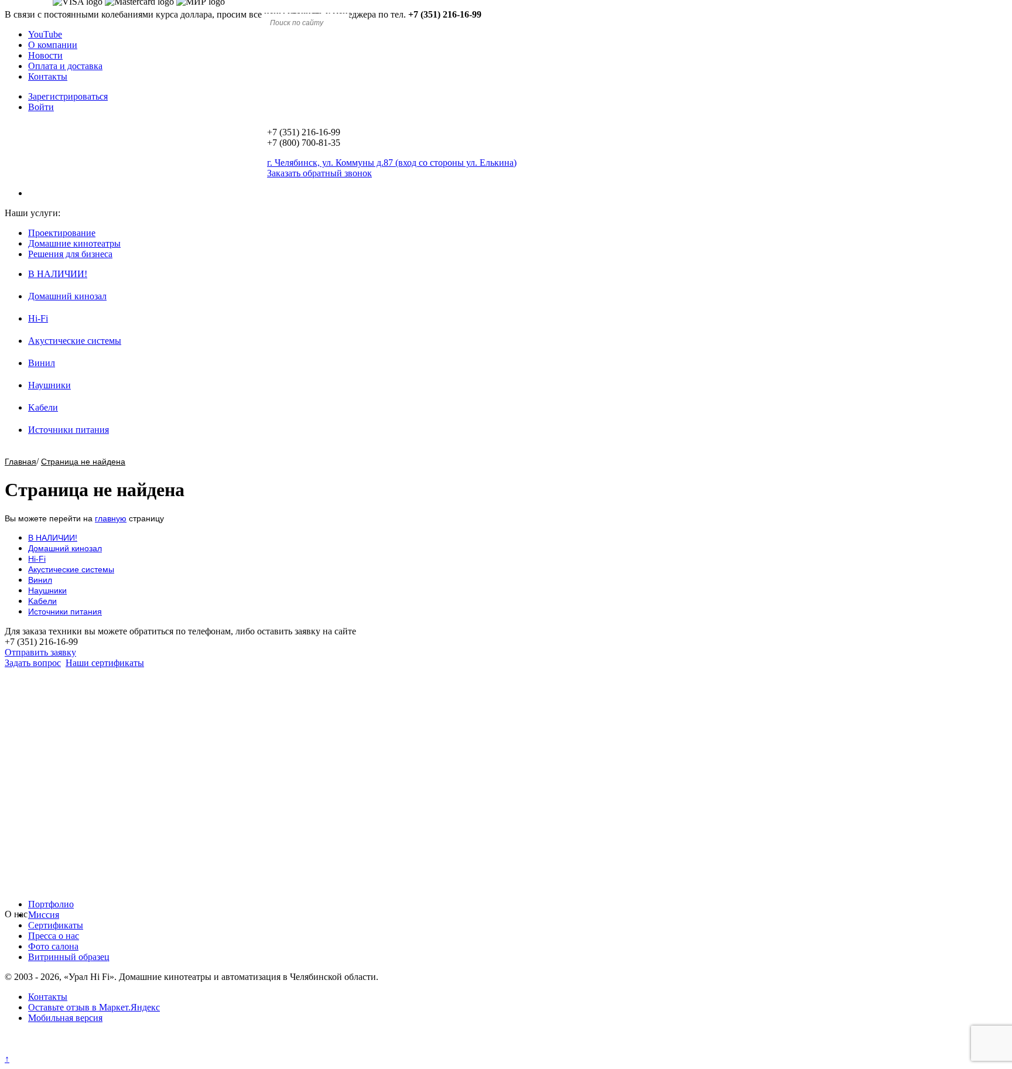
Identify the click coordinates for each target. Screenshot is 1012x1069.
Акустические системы (74, 341)
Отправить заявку (40, 652)
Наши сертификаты (105, 663)
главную (110, 518)
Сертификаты (55, 925)
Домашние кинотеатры (74, 243)
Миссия (43, 915)
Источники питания (68, 430)
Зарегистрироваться (68, 96)
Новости (45, 55)
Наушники (49, 385)
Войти (41, 107)
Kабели (43, 407)
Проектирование (61, 233)
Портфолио (51, 904)
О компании (52, 45)
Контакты (47, 76)
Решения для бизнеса (70, 254)
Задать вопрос (33, 663)
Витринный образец (69, 957)
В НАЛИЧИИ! (57, 274)
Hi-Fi (38, 318)
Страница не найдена (83, 461)
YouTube (45, 34)
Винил (41, 363)
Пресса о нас (53, 936)
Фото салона (53, 946)
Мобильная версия (65, 1018)
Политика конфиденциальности (69, 1048)
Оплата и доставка (65, 66)
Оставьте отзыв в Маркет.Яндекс (94, 1007)
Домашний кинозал (67, 296)
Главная (20, 461)
